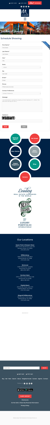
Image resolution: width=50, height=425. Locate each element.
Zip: (3, 71)
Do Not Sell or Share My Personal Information (25, 402)
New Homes (15, 151)
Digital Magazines (15, 164)
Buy (3, 378)
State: (4, 64)
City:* (3, 58)
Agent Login (13, 3)
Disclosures (25, 400)
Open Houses (34, 151)
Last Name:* (5, 51)
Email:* (4, 77)
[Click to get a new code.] (15, 118)
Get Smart (34, 138)
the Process (34, 3)
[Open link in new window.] (21, 6)
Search (14, 378)
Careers (25, 177)
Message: (5, 97)
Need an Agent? (15, 138)
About (19, 378)
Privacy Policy (25, 405)
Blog (34, 164)
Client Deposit (25, 396)
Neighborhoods (26, 378)
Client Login (23, 3)
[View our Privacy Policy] (45, 45)
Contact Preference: (8, 90)
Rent (9, 378)
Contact (45, 378)
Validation (5, 115)
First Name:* (6, 45)
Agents (40, 378)
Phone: (4, 84)
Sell (6, 378)
